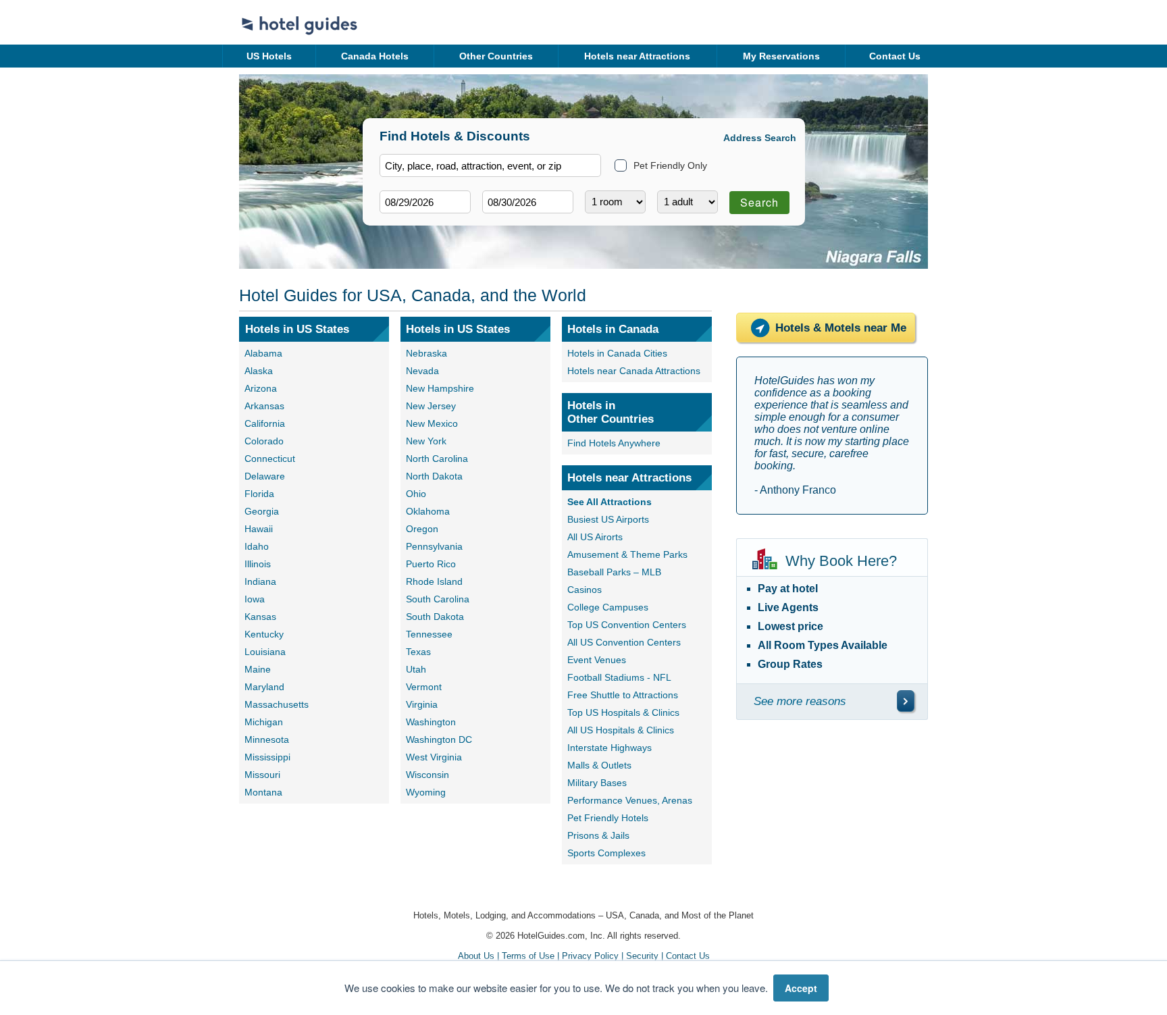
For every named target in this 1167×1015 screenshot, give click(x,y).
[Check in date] (425, 201)
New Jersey (431, 405)
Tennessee (429, 634)
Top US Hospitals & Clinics (623, 712)
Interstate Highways (609, 747)
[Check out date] (527, 201)
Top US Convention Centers (626, 624)
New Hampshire (440, 388)
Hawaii (258, 528)
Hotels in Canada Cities (617, 353)
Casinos (584, 589)
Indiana (260, 581)
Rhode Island (434, 581)
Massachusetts (276, 704)
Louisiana (265, 651)
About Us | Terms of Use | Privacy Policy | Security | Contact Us (584, 956)
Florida (259, 493)
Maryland (264, 686)
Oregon (422, 528)
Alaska (258, 370)
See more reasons (800, 701)
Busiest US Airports (608, 519)
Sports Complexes (606, 853)
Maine (257, 669)
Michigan (263, 722)
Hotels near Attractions (637, 56)
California (264, 423)
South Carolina (437, 599)
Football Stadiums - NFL (619, 677)
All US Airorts (595, 536)
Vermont (424, 686)
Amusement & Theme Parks (627, 554)
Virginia (422, 704)
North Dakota (434, 476)
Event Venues (596, 659)
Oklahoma (428, 511)
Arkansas (264, 405)
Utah (416, 669)
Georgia (261, 511)
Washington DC (439, 739)
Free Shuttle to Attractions (622, 694)
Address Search (759, 137)
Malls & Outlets (599, 765)
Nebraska (426, 353)
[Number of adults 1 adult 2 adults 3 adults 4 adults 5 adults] (687, 202)
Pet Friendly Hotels (607, 817)
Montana (263, 792)
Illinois (257, 563)
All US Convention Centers (624, 642)
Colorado (264, 441)
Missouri (262, 774)
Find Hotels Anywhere (613, 443)
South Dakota (435, 616)
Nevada (422, 370)
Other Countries (496, 56)
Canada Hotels (375, 56)
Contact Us (894, 56)
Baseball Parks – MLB (614, 572)
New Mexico (432, 423)
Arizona (260, 388)
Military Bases (597, 782)
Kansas (260, 616)
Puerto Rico (431, 563)
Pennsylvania (434, 546)
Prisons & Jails (598, 835)
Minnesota (266, 739)
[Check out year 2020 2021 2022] (502, 224)
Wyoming (426, 792)
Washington (431, 722)
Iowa (254, 599)
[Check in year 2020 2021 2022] (400, 224)
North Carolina (437, 458)
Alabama (263, 353)
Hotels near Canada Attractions (633, 370)
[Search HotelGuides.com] (490, 165)
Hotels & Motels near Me (840, 327)
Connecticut (269, 458)
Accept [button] (801, 988)
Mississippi (267, 757)
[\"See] (905, 701)
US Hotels (269, 56)
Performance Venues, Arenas (629, 800)
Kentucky (264, 634)
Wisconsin (427, 774)
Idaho (256, 546)
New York (426, 441)
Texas (418, 651)
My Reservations (781, 56)
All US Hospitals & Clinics (620, 730)
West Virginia (434, 757)
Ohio (416, 493)
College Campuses (607, 607)
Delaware (264, 476)
